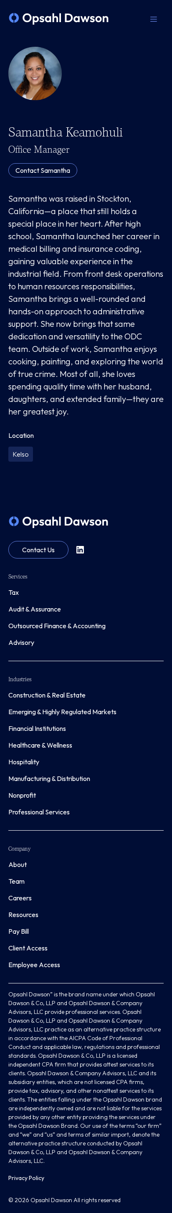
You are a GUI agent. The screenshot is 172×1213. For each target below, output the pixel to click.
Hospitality (23, 762)
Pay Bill (18, 931)
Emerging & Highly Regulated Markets (62, 712)
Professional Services (39, 812)
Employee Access (34, 964)
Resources (23, 914)
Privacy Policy (26, 1178)
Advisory (21, 642)
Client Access (28, 948)
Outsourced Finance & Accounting (57, 626)
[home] (58, 19)
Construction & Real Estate (47, 695)
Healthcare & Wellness (40, 745)
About (17, 864)
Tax (13, 592)
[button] (154, 18)
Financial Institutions (37, 728)
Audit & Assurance (34, 609)
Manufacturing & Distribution (49, 778)
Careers (20, 898)
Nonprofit (22, 795)
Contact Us (38, 550)
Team (16, 881)
